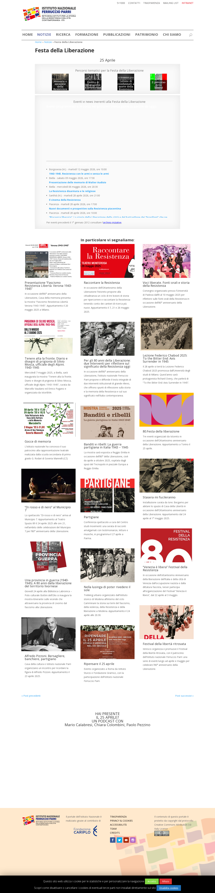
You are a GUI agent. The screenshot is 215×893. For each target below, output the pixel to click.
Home (38, 42)
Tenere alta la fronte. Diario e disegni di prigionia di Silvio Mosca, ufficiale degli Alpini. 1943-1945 (46, 362)
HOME (27, 35)
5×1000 (121, 3)
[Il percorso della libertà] (159, 82)
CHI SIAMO (172, 35)
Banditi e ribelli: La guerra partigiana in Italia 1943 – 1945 (106, 445)
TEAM (113, 828)
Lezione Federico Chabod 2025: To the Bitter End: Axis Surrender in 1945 (165, 358)
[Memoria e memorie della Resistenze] (60, 82)
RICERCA (63, 35)
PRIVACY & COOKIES (121, 820)
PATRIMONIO (146, 35)
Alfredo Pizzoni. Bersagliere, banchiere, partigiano (45, 657)
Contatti (134, 3)
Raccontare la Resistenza (102, 283)
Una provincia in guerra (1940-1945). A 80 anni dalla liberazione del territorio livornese (48, 583)
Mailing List (171, 3)
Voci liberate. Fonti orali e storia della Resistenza (166, 284)
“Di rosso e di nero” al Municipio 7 (48, 508)
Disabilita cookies (168, 887)
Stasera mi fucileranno (159, 497)
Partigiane (91, 517)
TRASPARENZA (118, 816)
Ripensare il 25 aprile (99, 664)
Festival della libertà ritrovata (164, 644)
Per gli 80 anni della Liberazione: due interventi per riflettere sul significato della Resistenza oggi (107, 363)
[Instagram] (133, 840)
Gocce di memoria (38, 441)
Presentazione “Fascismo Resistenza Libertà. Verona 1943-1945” (48, 286)
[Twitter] (119, 840)
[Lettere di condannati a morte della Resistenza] (126, 82)
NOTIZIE (44, 35)
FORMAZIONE (86, 35)
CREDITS (115, 832)
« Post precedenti (31, 695)
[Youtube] (126, 840)
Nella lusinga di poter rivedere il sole (107, 588)
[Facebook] (112, 840)
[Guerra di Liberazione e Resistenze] (93, 82)
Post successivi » (184, 695)
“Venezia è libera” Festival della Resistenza (165, 568)
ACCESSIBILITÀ (118, 824)
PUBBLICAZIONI (116, 35)
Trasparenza (151, 3)
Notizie (48, 42)
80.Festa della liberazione (161, 431)
